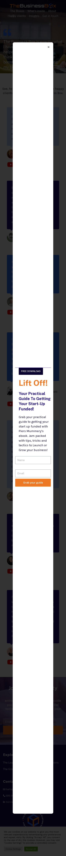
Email (18, 467)
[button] (31, 371)
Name (19, 454)
